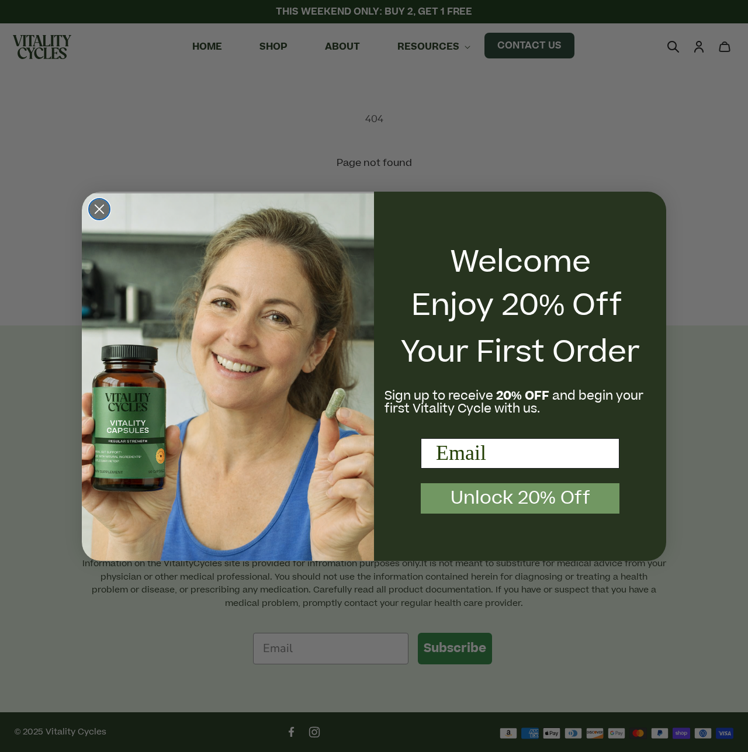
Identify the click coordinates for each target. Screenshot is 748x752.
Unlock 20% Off (520, 498)
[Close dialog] (99, 209)
